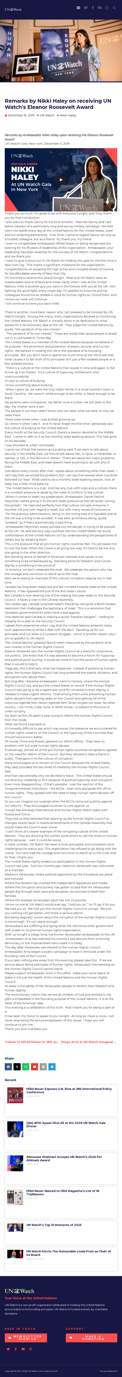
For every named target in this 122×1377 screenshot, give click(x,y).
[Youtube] (100, 8)
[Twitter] (86, 8)
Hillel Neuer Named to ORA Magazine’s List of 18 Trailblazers (62, 1192)
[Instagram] (107, 8)
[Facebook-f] (93, 8)
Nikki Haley (68, 115)
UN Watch (47, 115)
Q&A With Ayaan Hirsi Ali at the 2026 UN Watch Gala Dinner (65, 1124)
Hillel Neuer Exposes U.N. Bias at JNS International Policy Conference (69, 1090)
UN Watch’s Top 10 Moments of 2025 (53, 1225)
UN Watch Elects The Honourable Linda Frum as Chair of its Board (68, 1253)
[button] (78, 8)
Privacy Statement (108, 1371)
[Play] (61, 180)
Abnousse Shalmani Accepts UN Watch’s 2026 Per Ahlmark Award (64, 1158)
